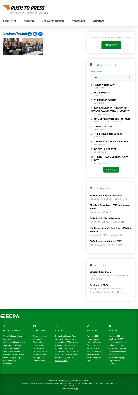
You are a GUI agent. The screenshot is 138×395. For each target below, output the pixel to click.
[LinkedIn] (29, 34)
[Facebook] (35, 34)
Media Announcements (53, 20)
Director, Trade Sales (100, 271)
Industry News (9, 20)
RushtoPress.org (65, 380)
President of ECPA (99, 285)
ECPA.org (70, 385)
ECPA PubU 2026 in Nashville (105, 218)
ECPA (76, 388)
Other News (98, 20)
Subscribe (111, 45)
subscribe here (61, 360)
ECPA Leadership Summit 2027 (106, 241)
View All (111, 169)
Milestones (29, 20)
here (76, 345)
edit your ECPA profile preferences (94, 351)
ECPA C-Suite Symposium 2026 (106, 195)
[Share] (40, 34)
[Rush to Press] (24, 8)
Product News (78, 20)
